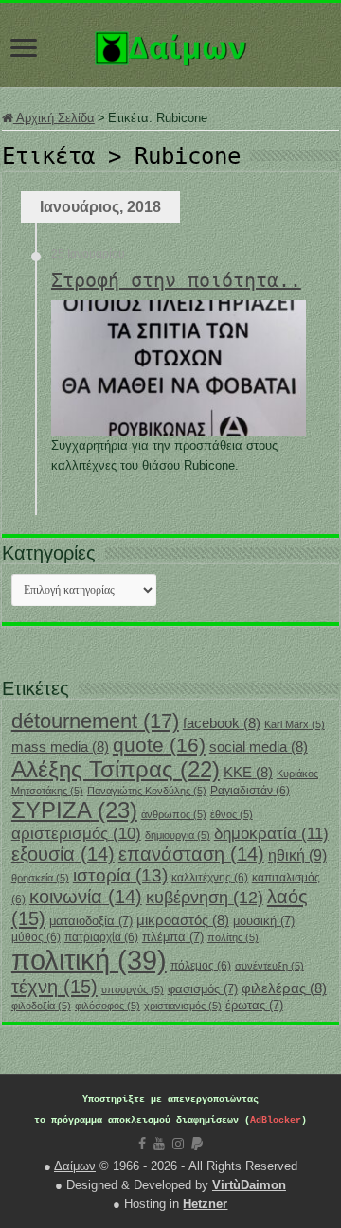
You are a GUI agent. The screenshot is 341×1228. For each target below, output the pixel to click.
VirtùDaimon (249, 1185)
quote (159, 745)
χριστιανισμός (183, 1005)
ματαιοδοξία (91, 921)
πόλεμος (200, 965)
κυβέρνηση (204, 897)
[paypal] (197, 1143)
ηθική (297, 855)
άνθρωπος (173, 814)
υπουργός (132, 989)
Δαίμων (75, 1166)
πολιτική (89, 959)
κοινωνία (85, 896)
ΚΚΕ (248, 772)
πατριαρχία (101, 937)
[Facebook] (142, 1143)
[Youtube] (159, 1143)
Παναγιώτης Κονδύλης (146, 790)
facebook (221, 723)
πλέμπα (173, 937)
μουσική (264, 921)
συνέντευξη (269, 965)
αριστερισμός (76, 834)
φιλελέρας (284, 988)
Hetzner (205, 1204)
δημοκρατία (271, 833)
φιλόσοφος (107, 1005)
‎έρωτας (254, 1005)
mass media (60, 747)
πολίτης (233, 937)
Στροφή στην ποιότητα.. (176, 280)
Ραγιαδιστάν (250, 790)
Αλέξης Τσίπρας (115, 769)
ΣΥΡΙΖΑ (74, 810)
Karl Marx (294, 724)
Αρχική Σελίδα (54, 118)
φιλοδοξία (41, 1005)
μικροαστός (182, 920)
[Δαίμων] (170, 44)
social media (258, 747)
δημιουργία (177, 835)
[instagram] (178, 1143)
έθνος (231, 814)
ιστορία (120, 875)
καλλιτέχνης (209, 877)
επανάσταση (191, 854)
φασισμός (203, 989)
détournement (95, 721)
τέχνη (54, 986)
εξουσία (63, 854)
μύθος (36, 937)
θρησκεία (40, 877)
